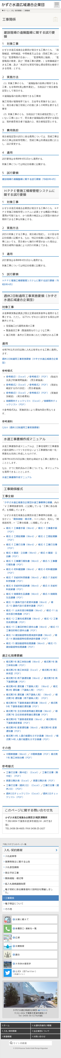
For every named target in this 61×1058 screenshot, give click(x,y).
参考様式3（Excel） (16, 392)
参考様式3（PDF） (39, 392)
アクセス (43, 1010)
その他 (8, 909)
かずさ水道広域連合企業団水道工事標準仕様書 (28, 502)
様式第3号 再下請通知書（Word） (23, 678)
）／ (54, 735)
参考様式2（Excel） (16, 384)
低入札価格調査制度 (15, 883)
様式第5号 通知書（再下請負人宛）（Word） (29, 694)
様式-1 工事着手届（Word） (20, 528)
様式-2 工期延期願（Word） (20, 536)
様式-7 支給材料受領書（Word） (23, 577)
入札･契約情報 (13, 850)
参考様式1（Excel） (16, 376)
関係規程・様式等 (22, 519)
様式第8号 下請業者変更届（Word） (24, 719)
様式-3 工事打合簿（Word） (20, 544)
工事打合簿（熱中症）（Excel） (22, 772)
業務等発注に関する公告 (17, 861)
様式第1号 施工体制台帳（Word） (23, 661)
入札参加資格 (12, 867)
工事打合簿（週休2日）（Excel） (23, 785)
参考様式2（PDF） (39, 384)
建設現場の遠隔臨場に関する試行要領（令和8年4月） (29, 179)
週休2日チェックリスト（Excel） (23, 793)
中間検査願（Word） (17, 754)
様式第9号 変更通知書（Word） (22, 727)
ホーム (7, 1025)
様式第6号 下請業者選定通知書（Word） (27, 702)
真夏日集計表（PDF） (44, 780)
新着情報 (7, 1036)
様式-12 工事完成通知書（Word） (23, 618)
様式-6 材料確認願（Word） (20, 569)
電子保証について (14, 903)
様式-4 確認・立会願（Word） (22, 552)
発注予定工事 (12, 872)
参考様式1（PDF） (39, 376)
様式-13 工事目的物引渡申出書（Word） (27, 626)
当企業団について (41, 1031)
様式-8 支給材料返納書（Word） (23, 585)
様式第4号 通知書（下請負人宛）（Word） (28, 686)
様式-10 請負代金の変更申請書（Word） (27, 602)
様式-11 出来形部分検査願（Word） (25, 610)
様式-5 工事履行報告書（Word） (23, 561)
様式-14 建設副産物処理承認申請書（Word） (29, 635)
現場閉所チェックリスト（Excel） (24, 400)
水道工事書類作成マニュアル (17, 477)
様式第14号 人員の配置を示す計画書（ (26, 735)
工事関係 (9, 898)
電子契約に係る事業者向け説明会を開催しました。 (29, 891)
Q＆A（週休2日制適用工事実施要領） (21, 427)
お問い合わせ (39, 1036)
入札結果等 (10, 856)
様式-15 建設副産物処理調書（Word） (26, 643)
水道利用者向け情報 (42, 1025)
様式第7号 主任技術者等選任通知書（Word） (29, 711)
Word (49, 735)
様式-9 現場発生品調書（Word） (23, 594)
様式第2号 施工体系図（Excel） (22, 669)
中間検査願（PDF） (40, 754)
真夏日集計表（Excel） (18, 780)
